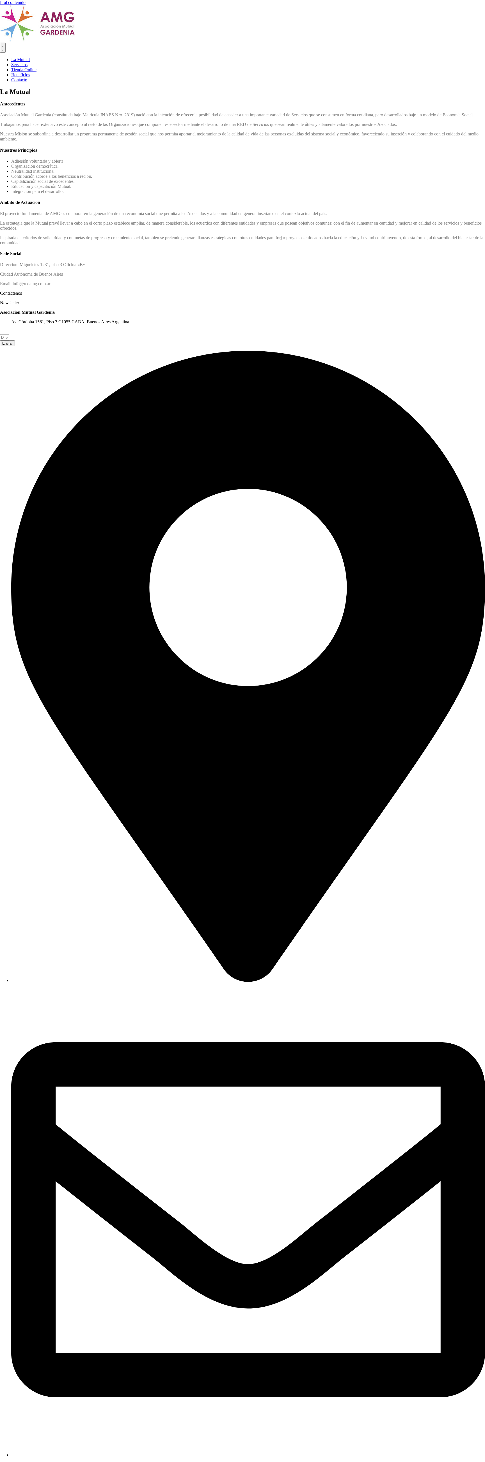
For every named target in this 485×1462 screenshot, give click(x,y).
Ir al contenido (13, 2)
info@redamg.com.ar (30, 331)
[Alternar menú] (3, 48)
